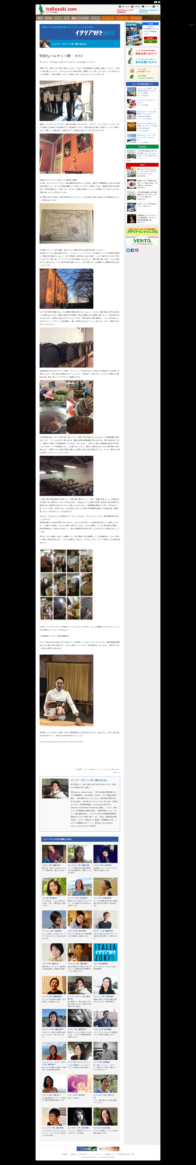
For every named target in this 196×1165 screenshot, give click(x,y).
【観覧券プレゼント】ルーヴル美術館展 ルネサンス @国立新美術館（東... (146, 217)
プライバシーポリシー (96, 1154)
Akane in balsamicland (79, 826)
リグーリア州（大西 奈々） (52, 1095)
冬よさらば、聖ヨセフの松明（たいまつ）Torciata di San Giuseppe (147, 125)
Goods (129, 160)
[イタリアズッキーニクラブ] (125, 11)
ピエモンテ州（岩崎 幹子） (52, 865)
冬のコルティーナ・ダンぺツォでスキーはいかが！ (146, 137)
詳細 (150, 42)
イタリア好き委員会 (100, 963)
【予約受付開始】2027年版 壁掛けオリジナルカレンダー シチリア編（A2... (147, 194)
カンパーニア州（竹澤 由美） (104, 996)
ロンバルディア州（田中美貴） (79, 1128)
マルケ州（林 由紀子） (50, 898)
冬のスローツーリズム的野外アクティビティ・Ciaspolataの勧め (146, 113)
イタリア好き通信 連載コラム (80, 32)
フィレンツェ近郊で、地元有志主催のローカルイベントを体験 (146, 90)
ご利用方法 (72, 1154)
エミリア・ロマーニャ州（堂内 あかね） (107, 769)
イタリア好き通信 (89, 769)
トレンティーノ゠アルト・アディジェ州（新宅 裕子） (54, 1063)
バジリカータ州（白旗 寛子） (52, 931)
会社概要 (64, 1154)
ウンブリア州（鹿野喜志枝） (52, 996)
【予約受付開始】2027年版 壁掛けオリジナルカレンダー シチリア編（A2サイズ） (147, 154)
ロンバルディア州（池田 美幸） (53, 1128)
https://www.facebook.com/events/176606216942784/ (61, 741)
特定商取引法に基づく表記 (126, 1154)
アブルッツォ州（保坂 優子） (78, 963)
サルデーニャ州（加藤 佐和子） (53, 1029)
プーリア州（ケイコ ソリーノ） (79, 1062)
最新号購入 (150, 38)
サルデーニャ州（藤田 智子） (104, 931)
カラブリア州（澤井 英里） (77, 931)
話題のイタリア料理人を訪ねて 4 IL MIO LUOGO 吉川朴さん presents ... (147, 183)
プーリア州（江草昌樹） (102, 1062)
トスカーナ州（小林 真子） (103, 865)
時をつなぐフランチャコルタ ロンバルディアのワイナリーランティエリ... (146, 171)
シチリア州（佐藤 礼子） (51, 963)
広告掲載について (110, 1154)
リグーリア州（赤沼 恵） (77, 1095)
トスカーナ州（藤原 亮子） (77, 1029)
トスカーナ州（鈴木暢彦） (103, 1029)
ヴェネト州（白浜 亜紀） (102, 1128)
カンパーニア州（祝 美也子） (78, 898)
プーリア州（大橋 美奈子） (103, 898)
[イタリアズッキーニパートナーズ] (148, 11)
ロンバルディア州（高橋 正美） (79, 865)
